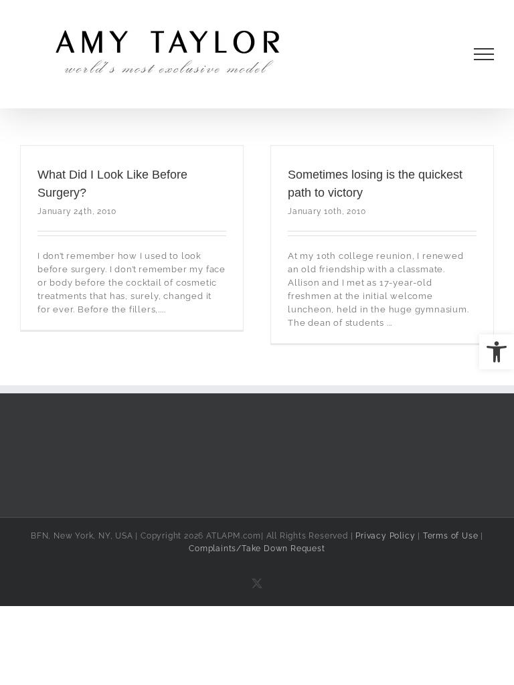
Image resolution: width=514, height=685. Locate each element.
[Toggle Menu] (484, 54)
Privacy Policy (385, 536)
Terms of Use (451, 536)
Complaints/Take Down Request (257, 548)
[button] (496, 351)
